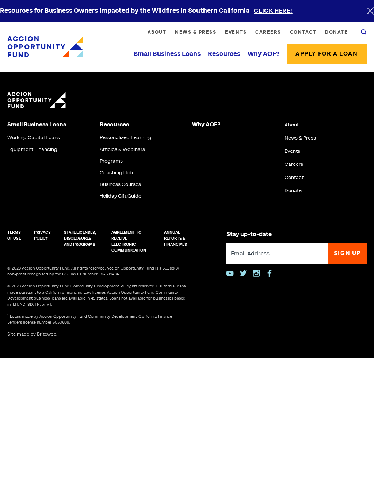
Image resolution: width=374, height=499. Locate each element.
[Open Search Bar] (364, 32)
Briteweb (46, 334)
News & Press (195, 32)
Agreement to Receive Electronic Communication (128, 242)
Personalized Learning (126, 138)
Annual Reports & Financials (175, 238)
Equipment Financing (32, 149)
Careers (268, 32)
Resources (224, 54)
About (157, 32)
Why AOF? (263, 54)
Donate (336, 32)
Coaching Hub (116, 173)
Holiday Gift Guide (120, 196)
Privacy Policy (42, 235)
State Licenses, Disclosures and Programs (80, 238)
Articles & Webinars (122, 149)
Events (236, 32)
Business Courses (120, 184)
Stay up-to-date (249, 234)
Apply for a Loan (326, 53)
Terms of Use (14, 235)
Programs (111, 161)
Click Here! (273, 11)
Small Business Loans (167, 54)
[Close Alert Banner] (370, 11)
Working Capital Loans (33, 138)
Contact (303, 32)
